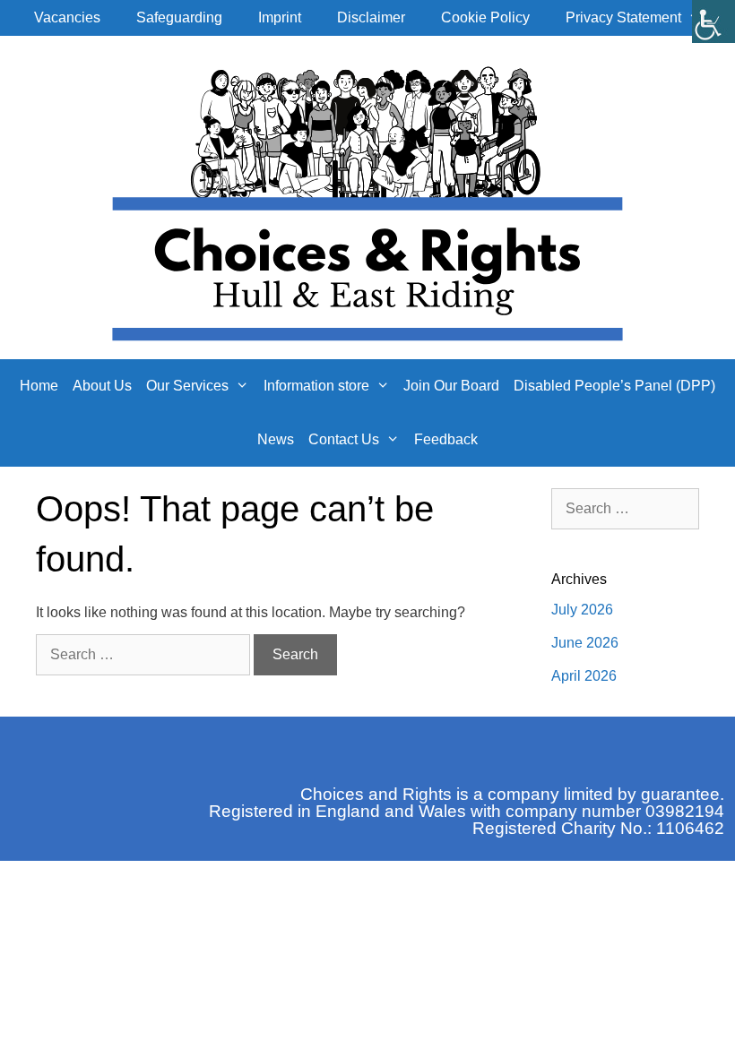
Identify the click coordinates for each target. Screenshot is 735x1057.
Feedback (446, 439)
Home (39, 385)
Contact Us (343, 439)
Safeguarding (179, 17)
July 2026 (582, 609)
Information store (316, 385)
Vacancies (67, 17)
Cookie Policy (485, 17)
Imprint (279, 17)
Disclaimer (371, 17)
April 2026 (584, 675)
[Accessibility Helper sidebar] (713, 21)
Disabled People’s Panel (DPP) (614, 385)
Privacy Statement (623, 17)
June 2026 (584, 642)
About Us (102, 385)
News (275, 439)
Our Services (187, 385)
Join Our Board (451, 385)
